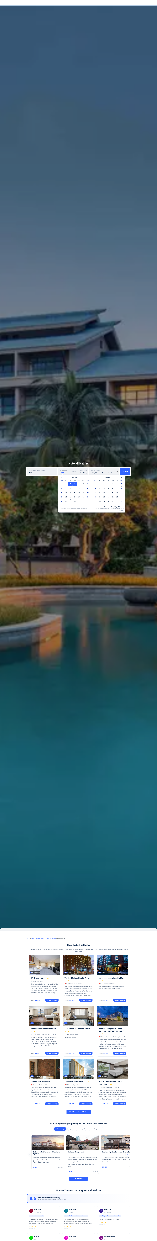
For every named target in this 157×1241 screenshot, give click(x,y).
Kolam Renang (60, 1129)
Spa (71, 1129)
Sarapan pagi (81, 1129)
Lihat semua (78, 1179)
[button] (141, 3)
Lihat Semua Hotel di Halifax (78, 1112)
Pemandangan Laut (95, 1129)
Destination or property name (37, 470)
